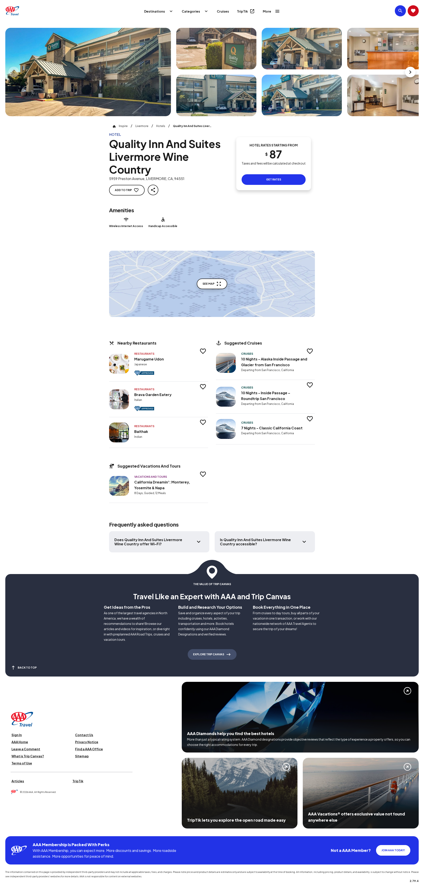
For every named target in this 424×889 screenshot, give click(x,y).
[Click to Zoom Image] (88, 72)
